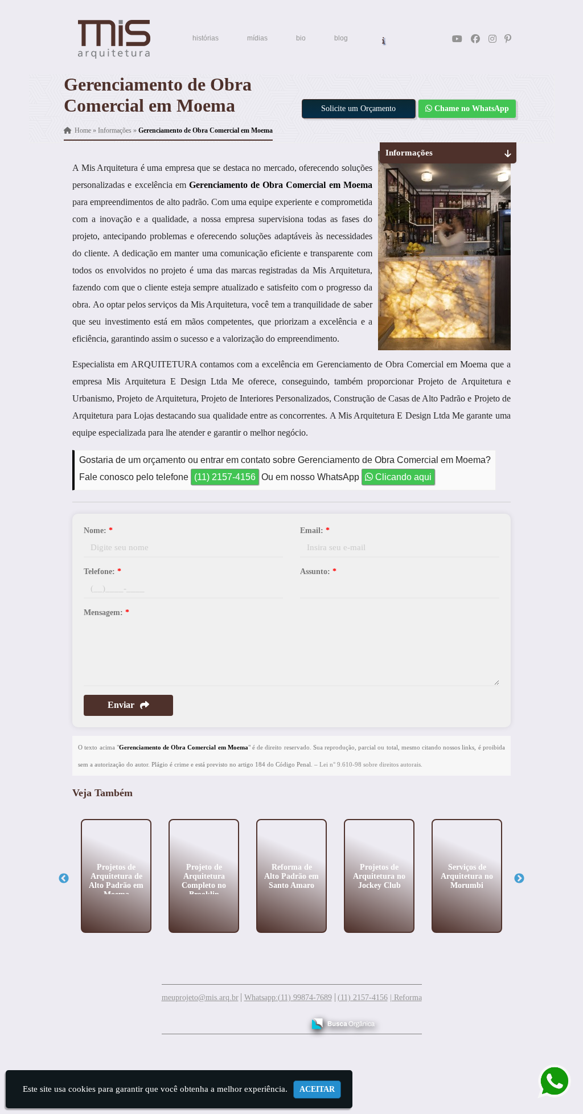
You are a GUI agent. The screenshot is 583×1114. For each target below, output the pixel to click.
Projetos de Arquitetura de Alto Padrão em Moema (116, 880)
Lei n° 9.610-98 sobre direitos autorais (370, 764)
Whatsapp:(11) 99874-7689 (288, 997)
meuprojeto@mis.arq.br (200, 997)
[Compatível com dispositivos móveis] (290, 1019)
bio (301, 38)
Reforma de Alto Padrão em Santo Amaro (291, 875)
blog (341, 38)
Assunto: (318, 571)
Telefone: (102, 571)
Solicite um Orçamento (358, 108)
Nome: (98, 530)
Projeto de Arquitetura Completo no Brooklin (204, 880)
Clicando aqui (402, 477)
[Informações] (383, 39)
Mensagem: (106, 612)
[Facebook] (475, 39)
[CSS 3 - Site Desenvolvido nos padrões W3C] (251, 1019)
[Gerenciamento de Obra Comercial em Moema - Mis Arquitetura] (114, 39)
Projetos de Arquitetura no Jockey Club (379, 875)
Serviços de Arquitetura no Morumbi (467, 875)
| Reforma (406, 997)
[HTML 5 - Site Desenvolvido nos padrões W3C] (212, 1019)
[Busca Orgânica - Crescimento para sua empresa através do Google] (343, 1022)
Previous (63, 878)
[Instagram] (492, 39)
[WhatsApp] (546, 1081)
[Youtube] (457, 39)
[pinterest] (507, 39)
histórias (205, 38)
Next (519, 878)
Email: (315, 530)
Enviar (121, 705)
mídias (257, 38)
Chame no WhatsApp (470, 108)
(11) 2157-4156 (225, 477)
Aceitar (317, 1089)
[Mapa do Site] (182, 1018)
